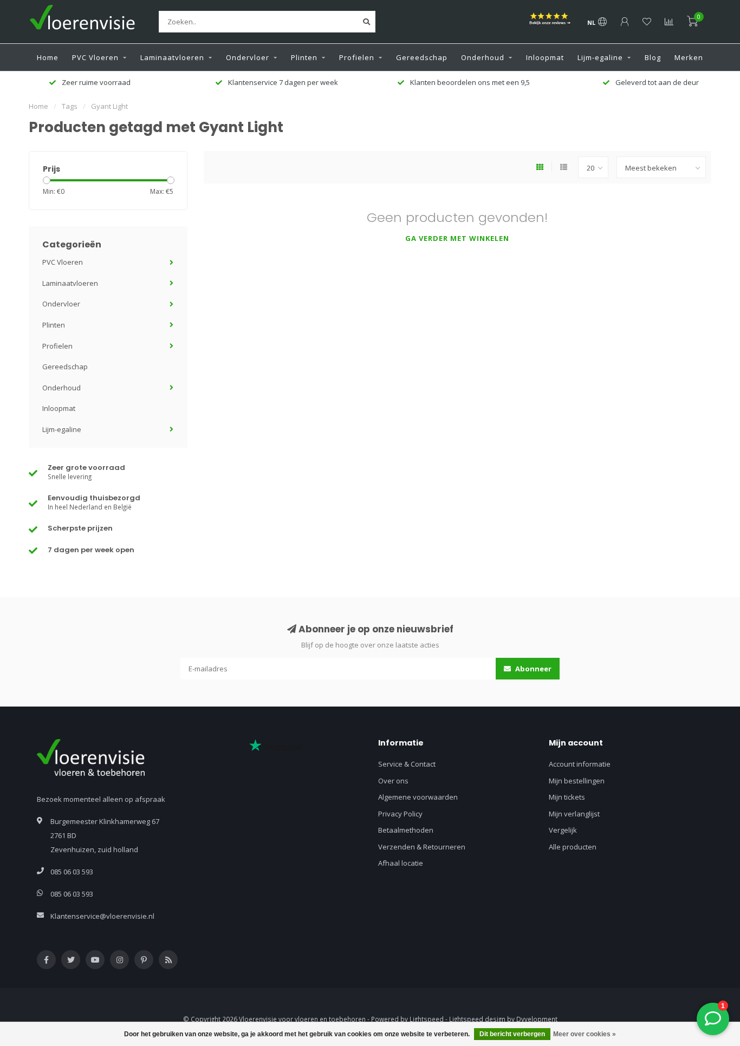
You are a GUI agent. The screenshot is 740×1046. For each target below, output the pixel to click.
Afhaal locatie (400, 863)
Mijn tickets (567, 797)
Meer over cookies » (584, 1034)
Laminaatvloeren (172, 57)
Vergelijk (563, 830)
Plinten (304, 57)
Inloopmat (545, 57)
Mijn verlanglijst (574, 814)
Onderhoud (482, 57)
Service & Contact (407, 764)
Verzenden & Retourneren (421, 847)
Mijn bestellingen (577, 781)
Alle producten (572, 847)
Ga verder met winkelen (457, 238)
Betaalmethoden (405, 830)
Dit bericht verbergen (512, 1034)
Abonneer (532, 669)
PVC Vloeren (95, 57)
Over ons (393, 781)
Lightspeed (427, 1019)
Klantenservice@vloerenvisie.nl (102, 916)
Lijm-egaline (600, 57)
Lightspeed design (477, 1019)
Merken (688, 57)
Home (48, 57)
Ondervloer (247, 57)
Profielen (356, 57)
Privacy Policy (400, 814)
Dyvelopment (536, 1019)
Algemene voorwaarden (418, 797)
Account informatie (580, 764)
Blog (653, 57)
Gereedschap (421, 57)
